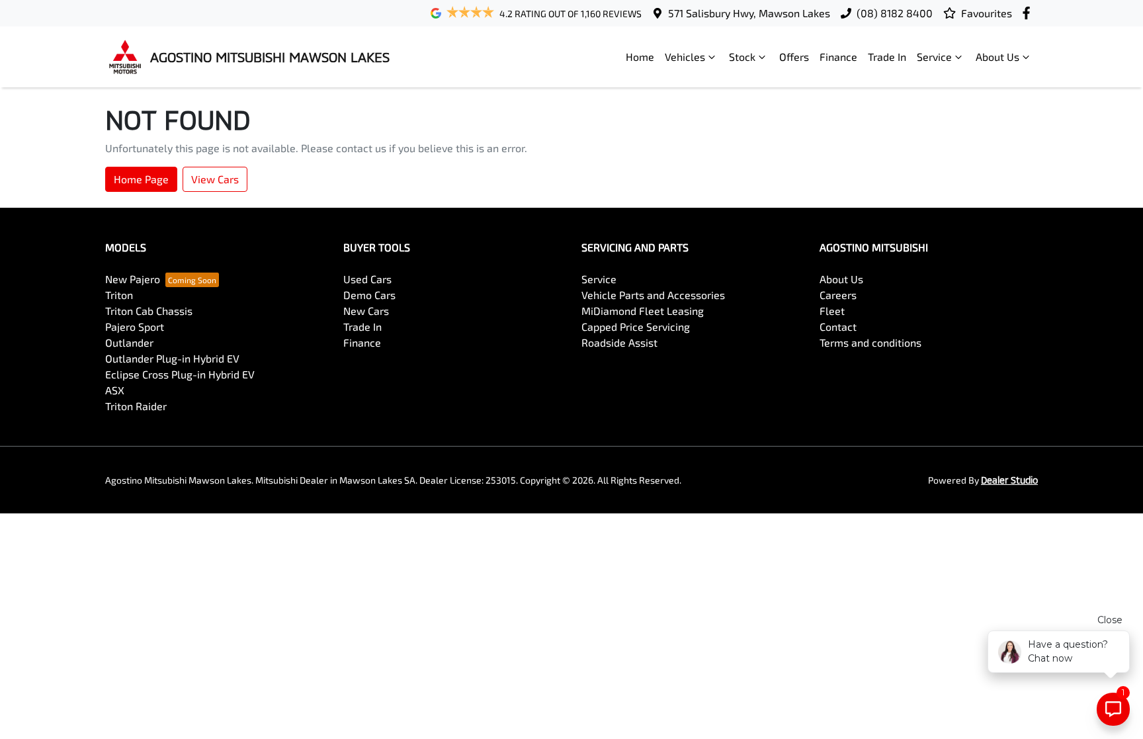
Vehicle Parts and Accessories (653, 294)
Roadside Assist (619, 342)
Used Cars (367, 279)
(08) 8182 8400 (895, 13)
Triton (119, 294)
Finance (838, 56)
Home (640, 56)
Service (934, 56)
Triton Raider (136, 406)
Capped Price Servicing (635, 326)
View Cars (215, 179)
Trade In (887, 56)
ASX (114, 390)
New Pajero (132, 279)
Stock (742, 56)
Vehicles (685, 56)
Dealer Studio (1009, 480)
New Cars (366, 310)
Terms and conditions (870, 342)
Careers (838, 294)
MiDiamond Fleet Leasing (642, 310)
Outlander (129, 342)
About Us (997, 56)
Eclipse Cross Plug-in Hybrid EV (180, 374)
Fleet (832, 310)
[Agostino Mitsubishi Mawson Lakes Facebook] (1029, 13)
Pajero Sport (134, 326)
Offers (794, 56)
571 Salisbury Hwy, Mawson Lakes (749, 13)
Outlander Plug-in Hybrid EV (172, 358)
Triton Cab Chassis (148, 310)
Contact (838, 326)
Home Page (141, 179)
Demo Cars (369, 294)
